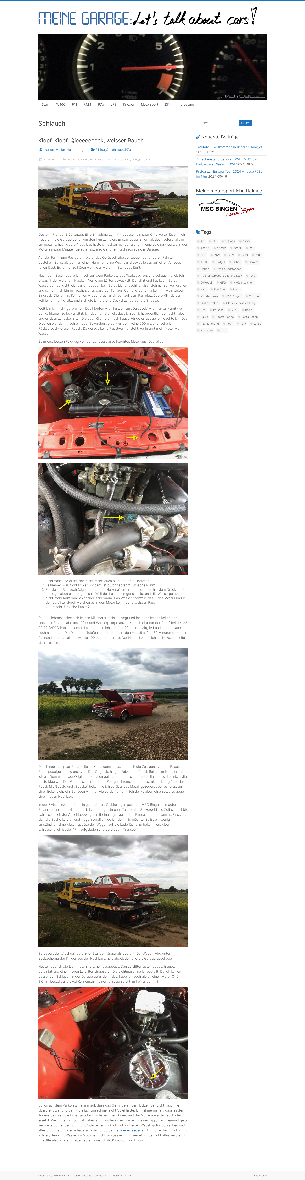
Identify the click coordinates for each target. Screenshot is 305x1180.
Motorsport (149, 104)
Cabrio (237, 262)
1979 (217, 255)
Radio (248, 310)
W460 (60, 104)
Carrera (253, 262)
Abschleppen (74, 159)
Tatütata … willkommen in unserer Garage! (229, 147)
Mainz (237, 289)
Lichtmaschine (121, 159)
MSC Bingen (233, 296)
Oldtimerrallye (209, 303)
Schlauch (144, 159)
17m (214, 241)
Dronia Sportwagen (229, 268)
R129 (87, 104)
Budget (220, 262)
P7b (101, 104)
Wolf (223, 330)
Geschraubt (115, 150)
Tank (243, 323)
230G (246, 241)
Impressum (185, 104)
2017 (258, 255)
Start (46, 104)
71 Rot (100, 150)
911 (74, 104)
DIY (167, 104)
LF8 (113, 104)
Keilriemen (106, 159)
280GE (205, 248)
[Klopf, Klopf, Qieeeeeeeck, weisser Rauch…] (113, 168)
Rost (229, 323)
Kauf (203, 289)
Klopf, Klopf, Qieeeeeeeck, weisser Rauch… (93, 140)
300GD (221, 248)
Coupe (205, 268)
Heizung (95, 159)
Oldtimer (254, 296)
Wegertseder (130, 1130)
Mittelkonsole (209, 296)
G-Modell (206, 282)
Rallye (204, 316)
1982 (231, 255)
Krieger (128, 104)
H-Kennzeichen (244, 282)
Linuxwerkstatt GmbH (118, 1175)
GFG (223, 282)
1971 (203, 255)
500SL (238, 248)
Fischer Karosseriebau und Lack (221, 275)
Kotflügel (220, 289)
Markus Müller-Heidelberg (63, 150)
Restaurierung (210, 323)
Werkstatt (207, 330)
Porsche (218, 310)
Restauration (250, 316)
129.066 (230, 241)
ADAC (85, 159)
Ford (252, 275)
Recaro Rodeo (225, 316)
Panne (134, 159)
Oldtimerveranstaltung (240, 303)
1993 (245, 255)
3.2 (203, 241)
